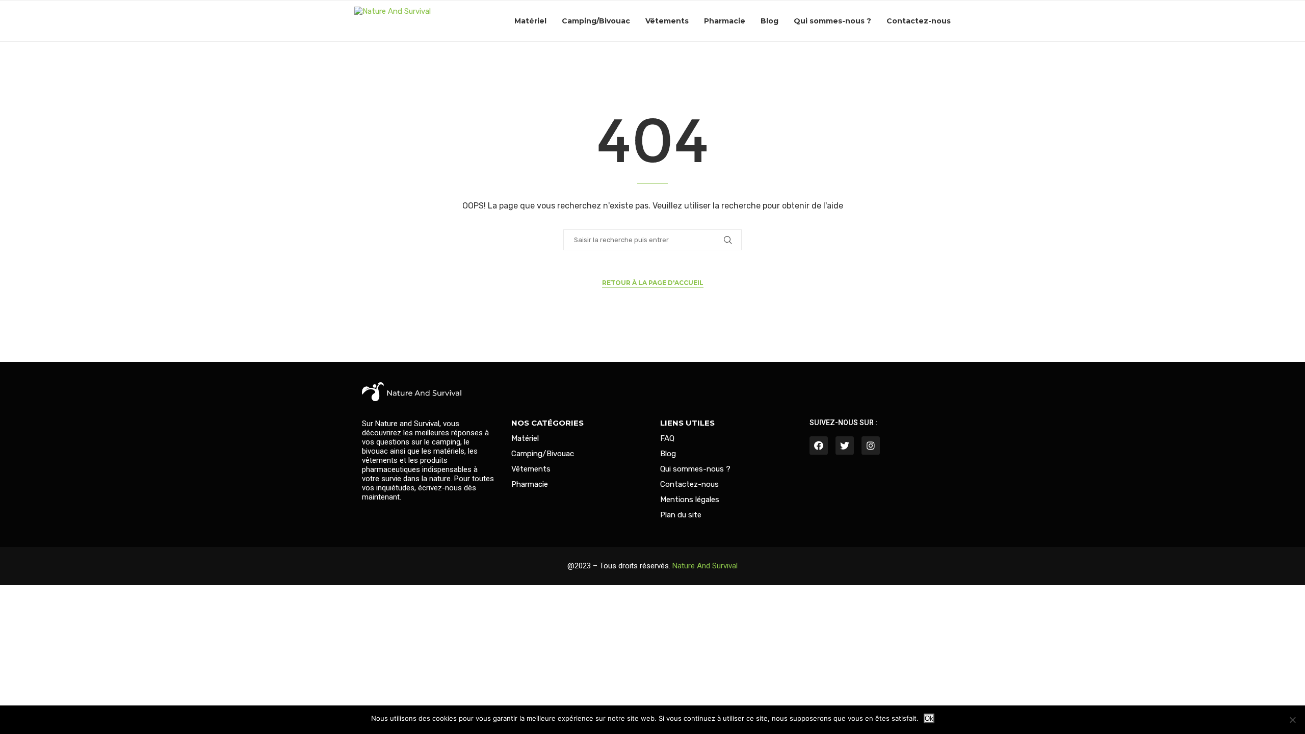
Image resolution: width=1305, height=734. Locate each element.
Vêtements (667, 20)
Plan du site (680, 515)
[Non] (1292, 720)
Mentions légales (689, 500)
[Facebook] (819, 445)
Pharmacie (724, 20)
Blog (769, 20)
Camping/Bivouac (596, 20)
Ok (929, 718)
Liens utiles (687, 423)
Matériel (530, 20)
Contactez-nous (918, 20)
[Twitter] (845, 445)
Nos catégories (547, 423)
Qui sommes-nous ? (832, 20)
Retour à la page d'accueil (652, 282)
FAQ (667, 438)
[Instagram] (871, 445)
